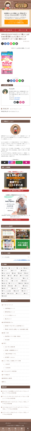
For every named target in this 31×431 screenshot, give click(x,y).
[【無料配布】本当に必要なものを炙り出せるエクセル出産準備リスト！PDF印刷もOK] (8, 234)
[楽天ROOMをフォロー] (23, 102)
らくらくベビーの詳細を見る (16, 22)
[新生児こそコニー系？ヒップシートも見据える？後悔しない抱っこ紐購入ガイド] (8, 244)
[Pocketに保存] (11, 43)
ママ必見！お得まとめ (7, 30)
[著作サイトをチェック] (14, 102)
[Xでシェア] (2, 43)
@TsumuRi (17, 99)
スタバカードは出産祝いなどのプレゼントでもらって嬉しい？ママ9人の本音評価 (15, 392)
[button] (16, 43)
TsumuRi (12, 88)
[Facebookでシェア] (5, 43)
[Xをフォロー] (17, 102)
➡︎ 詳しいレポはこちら (15, 219)
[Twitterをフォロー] (4, 162)
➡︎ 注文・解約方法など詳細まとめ (15, 190)
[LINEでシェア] (13, 43)
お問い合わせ (8, 423)
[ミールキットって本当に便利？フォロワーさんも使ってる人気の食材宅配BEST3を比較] (23, 234)
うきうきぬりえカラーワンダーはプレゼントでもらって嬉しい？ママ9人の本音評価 (15, 408)
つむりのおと (17, 97)
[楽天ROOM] (26, 162)
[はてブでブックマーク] (8, 43)
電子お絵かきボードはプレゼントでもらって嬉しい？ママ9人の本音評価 (15, 402)
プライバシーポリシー (23, 423)
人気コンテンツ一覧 (22, 30)
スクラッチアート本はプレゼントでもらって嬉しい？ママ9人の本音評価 (15, 413)
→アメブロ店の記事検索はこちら (21, 260)
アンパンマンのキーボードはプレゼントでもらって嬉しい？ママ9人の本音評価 (15, 397)
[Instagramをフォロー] (20, 102)
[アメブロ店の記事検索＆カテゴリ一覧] (23, 244)
